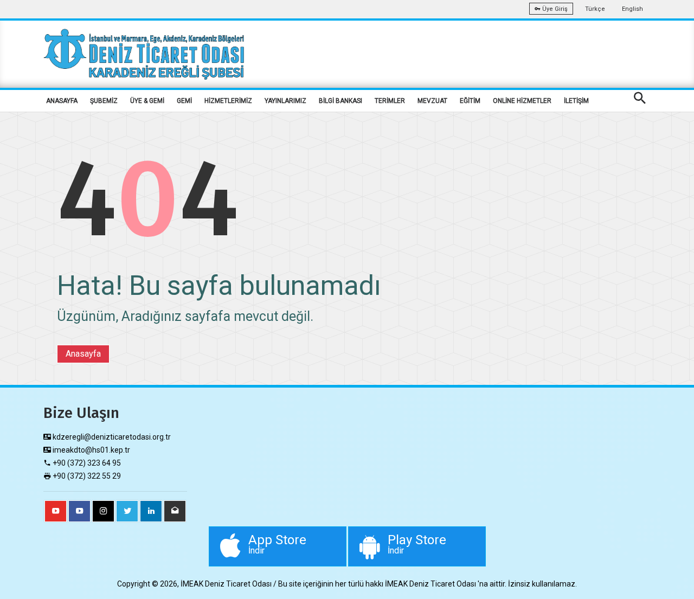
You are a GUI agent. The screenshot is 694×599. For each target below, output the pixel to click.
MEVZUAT (432, 101)
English (632, 8)
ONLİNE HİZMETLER (522, 101)
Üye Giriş (554, 8)
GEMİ (184, 101)
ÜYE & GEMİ (147, 101)
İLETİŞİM (576, 101)
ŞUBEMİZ (104, 101)
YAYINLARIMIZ (285, 101)
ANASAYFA (62, 101)
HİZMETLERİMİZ (228, 101)
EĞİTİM (470, 101)
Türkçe (595, 8)
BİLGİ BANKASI (340, 101)
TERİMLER (390, 101)
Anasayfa (83, 354)
